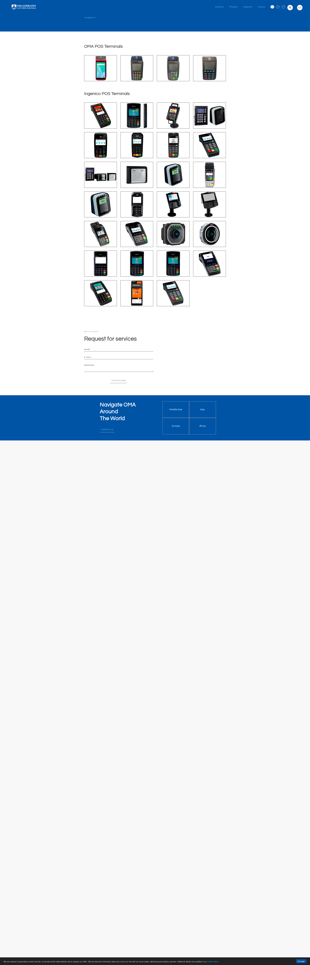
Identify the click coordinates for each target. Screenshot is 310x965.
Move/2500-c (100, 238)
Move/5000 (100, 297)
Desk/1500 (136, 149)
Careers (261, 7)
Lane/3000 (136, 208)
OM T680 (136, 72)
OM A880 (100, 72)
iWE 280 (209, 179)
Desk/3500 (209, 149)
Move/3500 (209, 268)
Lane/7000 (173, 208)
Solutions (219, 7)
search (290, 7)
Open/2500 (209, 238)
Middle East (175, 409)
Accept (301, 961)
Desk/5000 (100, 120)
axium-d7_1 (137, 297)
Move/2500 (137, 238)
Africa (202, 426)
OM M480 (209, 72)
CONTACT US (107, 429)
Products (233, 7)
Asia (202, 409)
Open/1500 (173, 238)
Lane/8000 (209, 208)
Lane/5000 (173, 120)
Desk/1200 (100, 149)
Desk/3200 (173, 149)
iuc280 (173, 179)
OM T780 (173, 72)
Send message (119, 380)
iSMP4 (100, 268)
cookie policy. (213, 961)
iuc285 (100, 208)
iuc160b (137, 179)
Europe (176, 426)
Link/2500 (137, 120)
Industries (247, 7)
